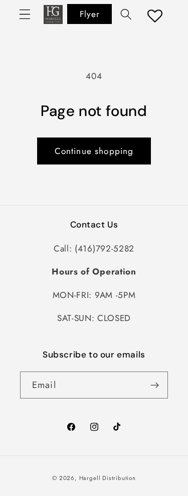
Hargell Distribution (107, 478)
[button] (25, 14)
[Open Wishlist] (155, 16)
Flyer (89, 14)
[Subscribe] (154, 385)
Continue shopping (94, 151)
